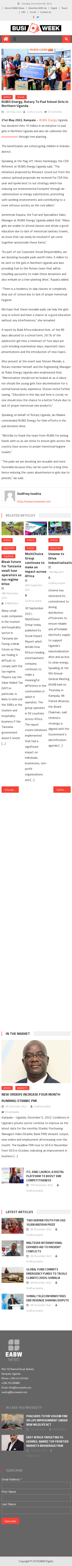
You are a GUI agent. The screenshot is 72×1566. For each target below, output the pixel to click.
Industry (8, 548)
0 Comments (55, 112)
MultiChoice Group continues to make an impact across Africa (35, 564)
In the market (18, 1033)
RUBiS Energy (48, 120)
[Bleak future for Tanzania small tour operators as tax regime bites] (13, 528)
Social (33, 12)
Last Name (9, 1504)
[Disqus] (36, 846)
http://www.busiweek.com (34, 501)
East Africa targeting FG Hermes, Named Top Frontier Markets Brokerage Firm (47, 1441)
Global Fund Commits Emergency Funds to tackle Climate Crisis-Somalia (46, 1273)
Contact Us (45, 12)
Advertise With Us (37, 8)
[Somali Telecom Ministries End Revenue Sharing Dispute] (13, 1301)
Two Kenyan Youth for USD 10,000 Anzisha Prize (45, 1222)
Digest (54, 8)
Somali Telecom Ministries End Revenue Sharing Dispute (47, 1298)
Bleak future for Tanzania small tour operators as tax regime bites (12, 572)
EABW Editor (12, 603)
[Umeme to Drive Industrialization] (59, 528)
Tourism (8, 556)
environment (10, 136)
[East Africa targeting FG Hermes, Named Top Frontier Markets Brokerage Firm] (13, 1443)
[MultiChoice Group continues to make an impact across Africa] (36, 528)
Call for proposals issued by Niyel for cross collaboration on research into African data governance (63, 790)
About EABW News (14, 8)
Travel (64, 8)
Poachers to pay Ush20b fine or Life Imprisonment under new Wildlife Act (47, 1420)
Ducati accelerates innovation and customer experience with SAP (13, 790)
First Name (9, 1491)
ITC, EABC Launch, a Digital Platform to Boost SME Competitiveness (45, 1176)
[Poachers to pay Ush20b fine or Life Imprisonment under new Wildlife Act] (13, 1421)
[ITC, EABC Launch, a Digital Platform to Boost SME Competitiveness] (13, 1175)
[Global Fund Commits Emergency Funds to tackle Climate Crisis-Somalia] (13, 1275)
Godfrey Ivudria (34, 112)
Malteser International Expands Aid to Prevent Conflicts (44, 1247)
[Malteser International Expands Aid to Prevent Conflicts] (13, 1248)
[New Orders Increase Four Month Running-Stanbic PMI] (36, 1061)
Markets (22, 1088)
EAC (24, 12)
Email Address (12, 1479)
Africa (7, 97)
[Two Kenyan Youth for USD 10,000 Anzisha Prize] (13, 1226)
